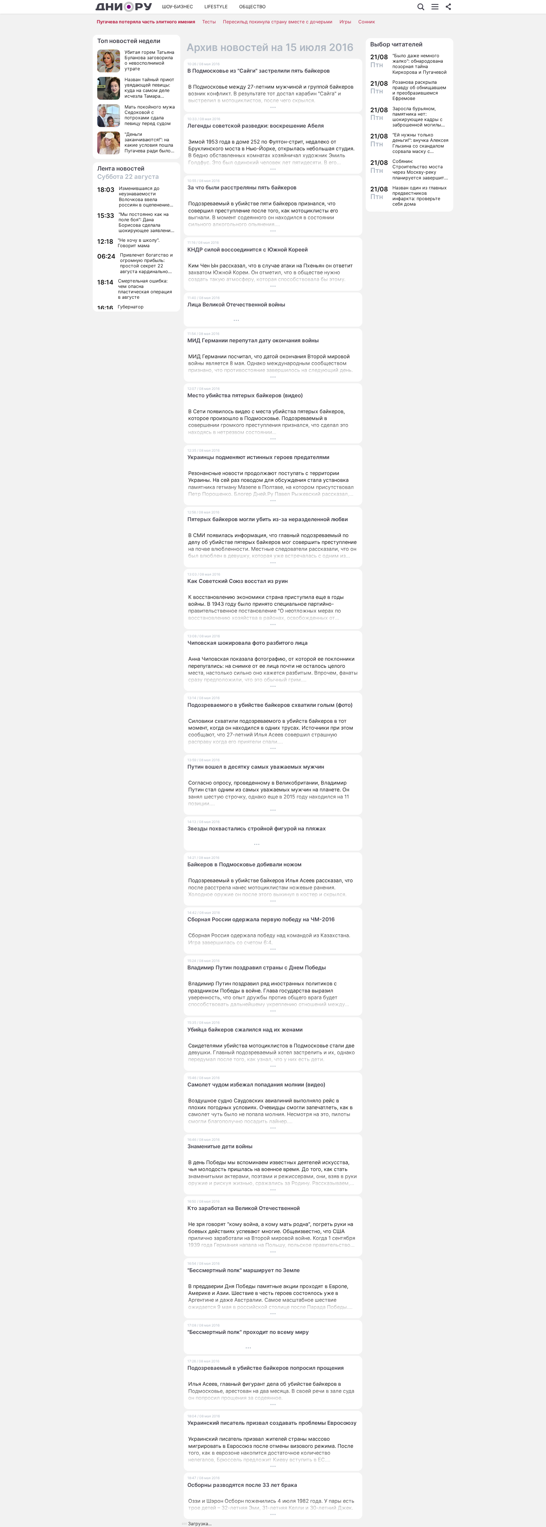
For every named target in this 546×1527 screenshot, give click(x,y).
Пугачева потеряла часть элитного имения (146, 21)
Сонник (366, 21)
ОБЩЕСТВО (252, 6)
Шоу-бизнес (177, 6)
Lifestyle (216, 6)
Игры (345, 21)
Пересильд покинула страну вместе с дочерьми (277, 21)
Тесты (209, 21)
